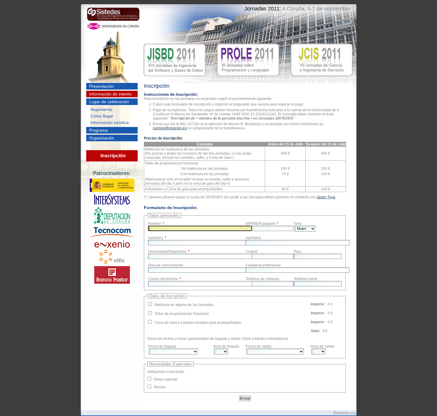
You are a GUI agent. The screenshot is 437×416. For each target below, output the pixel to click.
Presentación (101, 86)
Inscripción (113, 155)
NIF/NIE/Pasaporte (261, 224)
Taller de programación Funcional (182, 314)
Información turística (109, 122)
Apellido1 (156, 238)
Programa (98, 130)
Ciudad (251, 251)
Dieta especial (165, 379)
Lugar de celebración (109, 101)
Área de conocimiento (165, 265)
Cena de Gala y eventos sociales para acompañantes (198, 323)
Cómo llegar (101, 116)
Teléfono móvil (305, 279)
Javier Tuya (326, 197)
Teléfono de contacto (262, 279)
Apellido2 (253, 238)
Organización (101, 138)
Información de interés (110, 94)
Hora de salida (322, 346)
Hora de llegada (226, 346)
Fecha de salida (258, 346)
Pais (297, 251)
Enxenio (341, 412)
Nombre (154, 224)
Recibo (160, 387)
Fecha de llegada (162, 346)
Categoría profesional (263, 265)
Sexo (298, 224)
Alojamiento (101, 109)
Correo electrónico (163, 279)
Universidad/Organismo (167, 251)
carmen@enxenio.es (169, 128)
